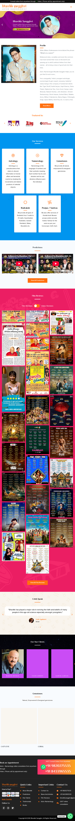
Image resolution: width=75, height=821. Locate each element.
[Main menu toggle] (71, 7)
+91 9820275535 (58, 763)
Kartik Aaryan (12, 676)
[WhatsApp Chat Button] (70, 816)
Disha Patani (62, 676)
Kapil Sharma (37, 676)
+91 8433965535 (58, 769)
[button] (2, 24)
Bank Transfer (7, 797)
